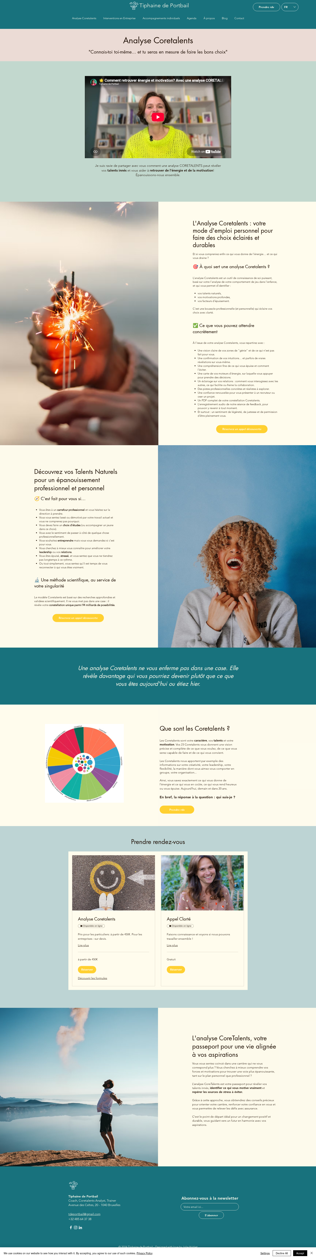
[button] (87, 969)
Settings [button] (265, 1253)
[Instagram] (75, 1227)
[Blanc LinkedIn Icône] (80, 1227)
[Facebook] (71, 1227)
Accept (300, 1253)
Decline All (282, 1253)
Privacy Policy (145, 1253)
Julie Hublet (190, 1247)
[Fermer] (311, 1253)
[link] (113, 919)
